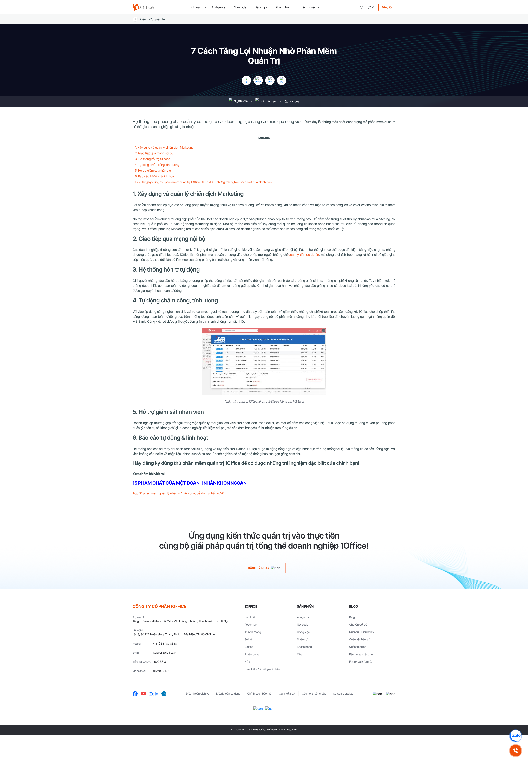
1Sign (300, 654)
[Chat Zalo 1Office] (515, 736)
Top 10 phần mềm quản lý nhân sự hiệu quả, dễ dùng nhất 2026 (178, 493)
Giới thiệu (250, 617)
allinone (294, 101)
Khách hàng (283, 7)
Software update (343, 693)
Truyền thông (253, 632)
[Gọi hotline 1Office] (515, 750)
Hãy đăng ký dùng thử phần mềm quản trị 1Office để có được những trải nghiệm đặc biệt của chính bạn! (203, 182)
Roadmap (251, 624)
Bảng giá (261, 7)
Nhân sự (302, 639)
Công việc (303, 632)
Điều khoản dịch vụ (197, 693)
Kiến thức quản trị (152, 19)
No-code (240, 7)
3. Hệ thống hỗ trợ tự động (152, 159)
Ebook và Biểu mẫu (360, 661)
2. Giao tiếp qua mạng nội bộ (154, 153)
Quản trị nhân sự (359, 639)
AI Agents (218, 7)
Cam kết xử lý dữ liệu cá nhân (262, 669)
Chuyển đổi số (358, 624)
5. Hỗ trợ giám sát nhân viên (153, 170)
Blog (352, 617)
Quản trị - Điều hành (361, 632)
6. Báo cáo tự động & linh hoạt (155, 176)
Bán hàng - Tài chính (362, 654)
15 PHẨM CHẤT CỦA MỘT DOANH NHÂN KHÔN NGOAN (189, 483)
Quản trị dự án (357, 646)
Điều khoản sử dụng (228, 693)
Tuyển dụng (252, 654)
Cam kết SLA (287, 693)
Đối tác (249, 646)
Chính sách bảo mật (259, 693)
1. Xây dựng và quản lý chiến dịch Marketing (164, 147)
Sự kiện (249, 639)
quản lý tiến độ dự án (303, 255)
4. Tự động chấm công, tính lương (157, 165)
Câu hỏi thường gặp (314, 693)
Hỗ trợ (248, 661)
